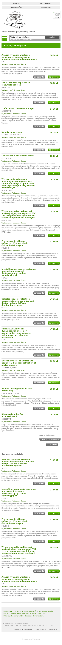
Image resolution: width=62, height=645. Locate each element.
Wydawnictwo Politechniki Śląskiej (14, 64)
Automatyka (9, 45)
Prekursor (36, 639)
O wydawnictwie (8, 32)
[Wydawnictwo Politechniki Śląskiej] (14, 20)
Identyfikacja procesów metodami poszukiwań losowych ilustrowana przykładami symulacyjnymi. (19, 272)
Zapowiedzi (46, 7)
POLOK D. (5, 248)
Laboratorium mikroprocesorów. (18, 155)
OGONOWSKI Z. (17, 135)
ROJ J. (14, 367)
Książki (20, 45)
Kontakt (32, 32)
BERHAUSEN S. (8, 190)
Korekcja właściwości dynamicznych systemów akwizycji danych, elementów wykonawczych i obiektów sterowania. (16, 333)
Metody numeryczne (12, 132)
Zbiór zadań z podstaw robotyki (18, 108)
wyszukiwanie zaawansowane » (21, 40)
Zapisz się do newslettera (34, 616)
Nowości (16, 3)
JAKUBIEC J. (6, 367)
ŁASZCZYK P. (7, 220)
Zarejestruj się (19, 611)
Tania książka (16, 7)
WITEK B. (5, 308)
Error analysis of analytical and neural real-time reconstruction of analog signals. (19, 362)
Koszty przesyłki (9, 613)
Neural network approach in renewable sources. (16, 83)
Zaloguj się (7, 611)
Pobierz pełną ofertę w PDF (13, 616)
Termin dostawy (23, 613)
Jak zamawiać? (31, 611)
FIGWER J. (6, 278)
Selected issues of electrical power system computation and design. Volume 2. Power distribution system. (18, 302)
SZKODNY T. (6, 111)
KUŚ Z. (4, 62)
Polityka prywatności (37, 613)
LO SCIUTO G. (7, 87)
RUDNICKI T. (6, 158)
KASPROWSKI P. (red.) (10, 393)
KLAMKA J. (6, 135)
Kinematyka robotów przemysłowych (12, 415)
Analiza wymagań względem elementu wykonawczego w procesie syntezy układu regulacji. (19, 57)
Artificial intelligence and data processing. (17, 389)
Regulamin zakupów (45, 611)
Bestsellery (45, 3)
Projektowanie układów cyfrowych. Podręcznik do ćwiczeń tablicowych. (15, 243)
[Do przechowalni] (39, 78)
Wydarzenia (22, 32)
